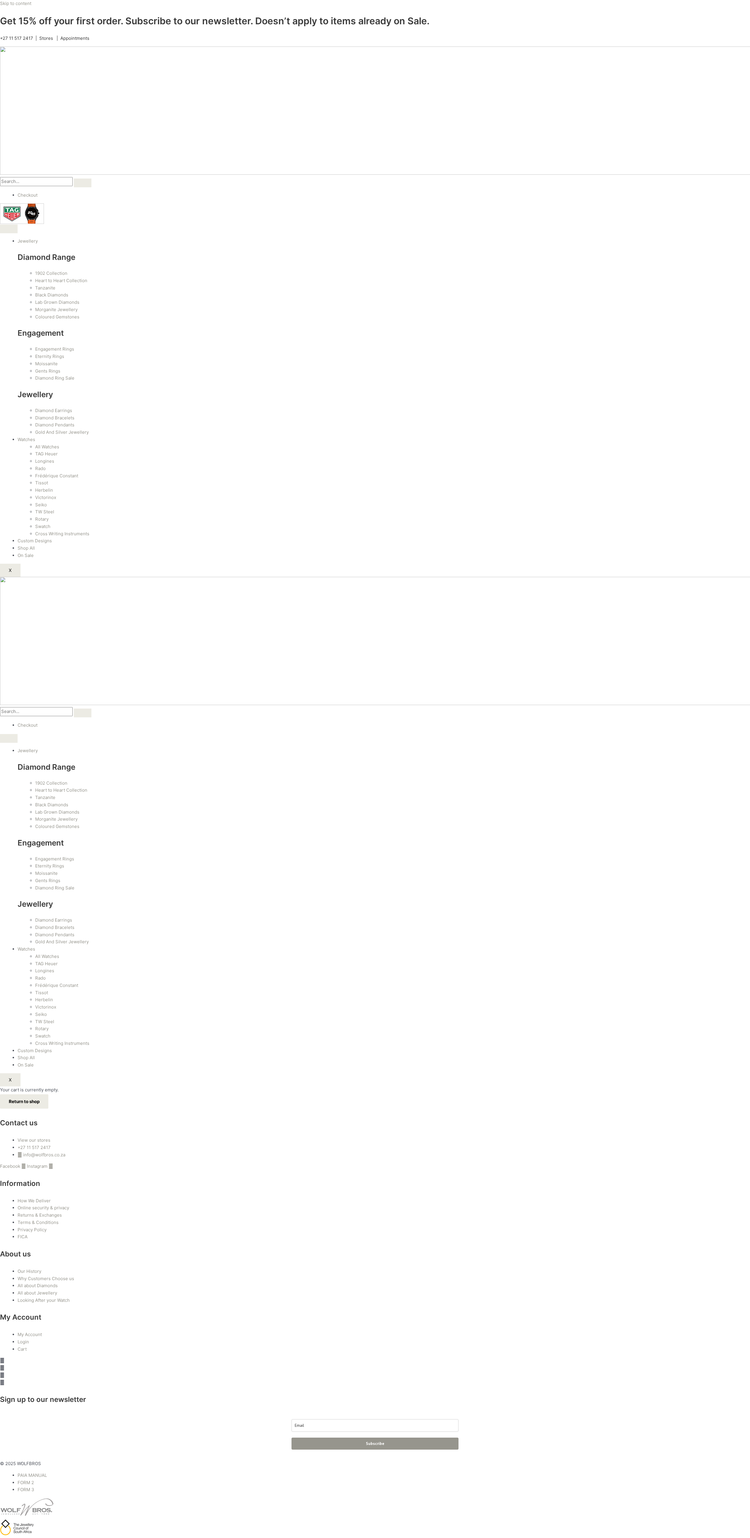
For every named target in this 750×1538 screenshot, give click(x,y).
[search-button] (82, 183)
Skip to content (15, 3)
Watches (26, 439)
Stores (46, 38)
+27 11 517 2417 (16, 38)
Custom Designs (35, 540)
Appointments (74, 38)
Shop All (26, 548)
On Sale (26, 555)
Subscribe (375, 1443)
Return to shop (24, 1101)
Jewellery (28, 241)
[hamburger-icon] (9, 228)
